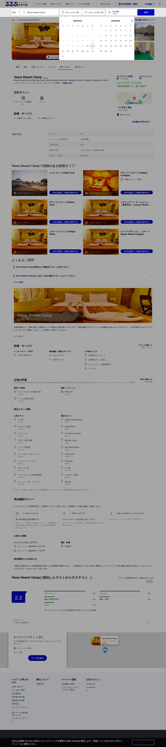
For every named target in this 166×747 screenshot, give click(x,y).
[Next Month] (132, 21)
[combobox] (41, 12)
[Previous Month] (62, 21)
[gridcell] (87, 30)
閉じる (143, 742)
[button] (70, 12)
